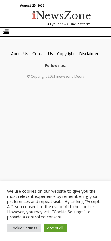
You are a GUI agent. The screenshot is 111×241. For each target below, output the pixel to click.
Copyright (66, 53)
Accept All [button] (55, 227)
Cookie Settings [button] (24, 227)
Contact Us (42, 53)
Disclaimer (88, 53)
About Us (19, 53)
